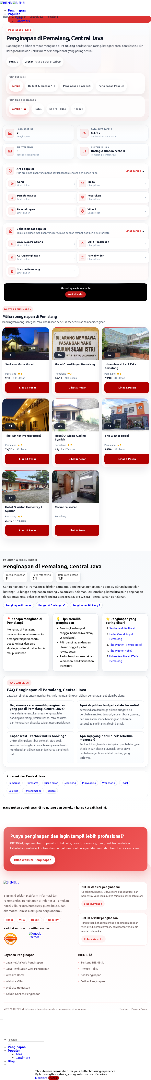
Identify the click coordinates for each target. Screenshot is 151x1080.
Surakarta (32, 783)
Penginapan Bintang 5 (77, 86)
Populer (14, 14)
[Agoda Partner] (40, 935)
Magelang (70, 783)
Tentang (124, 1009)
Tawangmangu (32, 790)
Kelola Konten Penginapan (23, 993)
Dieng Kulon (51, 783)
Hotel (37, 108)
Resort (78, 108)
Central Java (36, 16)
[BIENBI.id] (11, 885)
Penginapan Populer (111, 86)
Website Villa (14, 981)
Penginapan (17, 10)
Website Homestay (18, 987)
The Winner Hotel (120, 650)
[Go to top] (1, 1019)
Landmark (23, 21)
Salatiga (13, 790)
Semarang (14, 783)
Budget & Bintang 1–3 (41, 86)
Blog (11, 1061)
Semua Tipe (19, 108)
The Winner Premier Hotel (125, 644)
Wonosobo (108, 783)
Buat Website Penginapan (32, 860)
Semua (16, 86)
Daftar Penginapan (93, 981)
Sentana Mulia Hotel (122, 628)
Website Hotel (15, 975)
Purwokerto (89, 783)
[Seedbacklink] (11, 939)
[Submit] (9, 1044)
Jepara (52, 790)
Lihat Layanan (93, 903)
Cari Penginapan (91, 975)
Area (19, 1054)
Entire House (57, 108)
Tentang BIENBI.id (92, 962)
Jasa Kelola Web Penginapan (24, 962)
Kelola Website (93, 939)
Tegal (124, 783)
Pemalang (52, 16)
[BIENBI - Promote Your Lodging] (12, 3)
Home (6, 16)
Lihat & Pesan (28, 387)
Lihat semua (135, 170)
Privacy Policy (89, 968)
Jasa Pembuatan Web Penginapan (27, 968)
